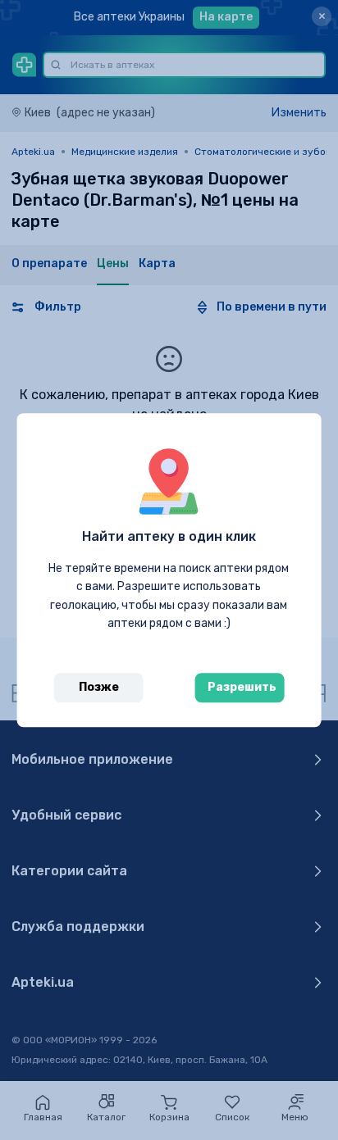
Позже (99, 687)
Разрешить (242, 687)
